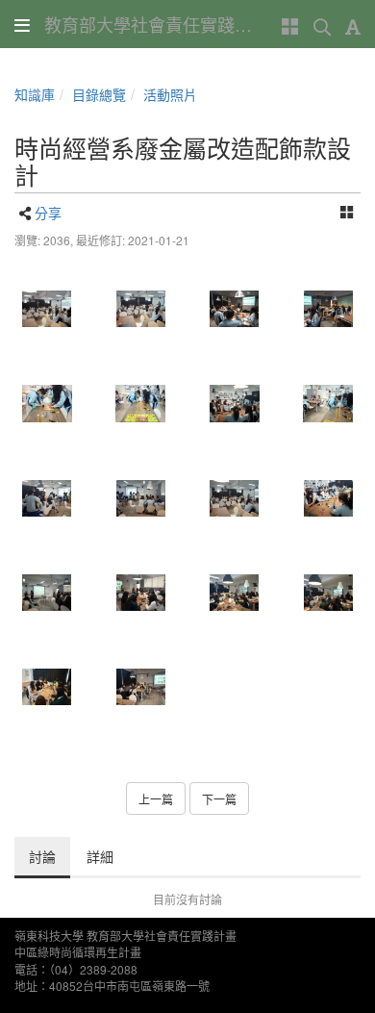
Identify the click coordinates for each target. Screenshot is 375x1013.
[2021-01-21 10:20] (47, 309)
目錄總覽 (99, 94)
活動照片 (170, 94)
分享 (48, 212)
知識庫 (34, 94)
